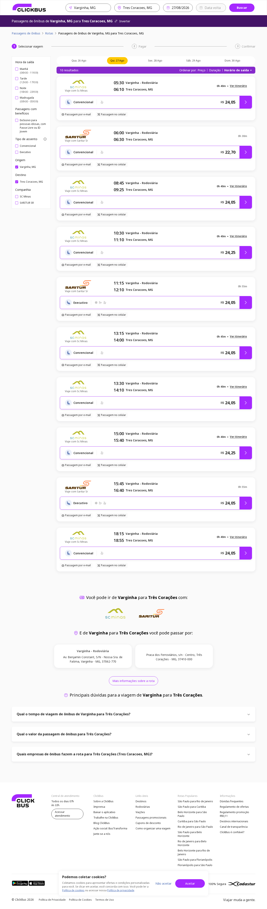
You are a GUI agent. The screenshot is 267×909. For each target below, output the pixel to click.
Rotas (49, 33)
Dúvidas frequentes (231, 801)
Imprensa (99, 807)
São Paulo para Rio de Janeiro (195, 801)
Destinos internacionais (234, 821)
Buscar (242, 8)
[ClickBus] (29, 8)
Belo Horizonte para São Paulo (192, 814)
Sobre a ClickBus (103, 801)
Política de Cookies (80, 899)
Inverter (124, 21)
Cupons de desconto (148, 823)
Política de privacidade (120, 890)
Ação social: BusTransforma (110, 828)
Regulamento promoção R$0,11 (234, 814)
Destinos (141, 801)
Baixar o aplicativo (104, 812)
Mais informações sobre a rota (133, 681)
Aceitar (190, 883)
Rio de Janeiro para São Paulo (195, 827)
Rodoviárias (143, 807)
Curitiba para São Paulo (192, 821)
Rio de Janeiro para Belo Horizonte (192, 843)
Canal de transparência (234, 827)
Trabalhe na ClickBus (105, 817)
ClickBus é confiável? (232, 832)
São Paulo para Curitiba (192, 807)
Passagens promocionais (151, 817)
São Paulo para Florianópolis (195, 859)
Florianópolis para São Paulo (195, 865)
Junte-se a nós (101, 834)
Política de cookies (73, 890)
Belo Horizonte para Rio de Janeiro (194, 852)
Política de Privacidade (52, 899)
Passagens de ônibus (26, 33)
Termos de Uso (104, 899)
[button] (238, 86)
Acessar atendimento (62, 813)
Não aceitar (163, 883)
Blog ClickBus (101, 823)
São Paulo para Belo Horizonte (190, 834)
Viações (140, 812)
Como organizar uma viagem (153, 828)
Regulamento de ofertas (234, 807)
